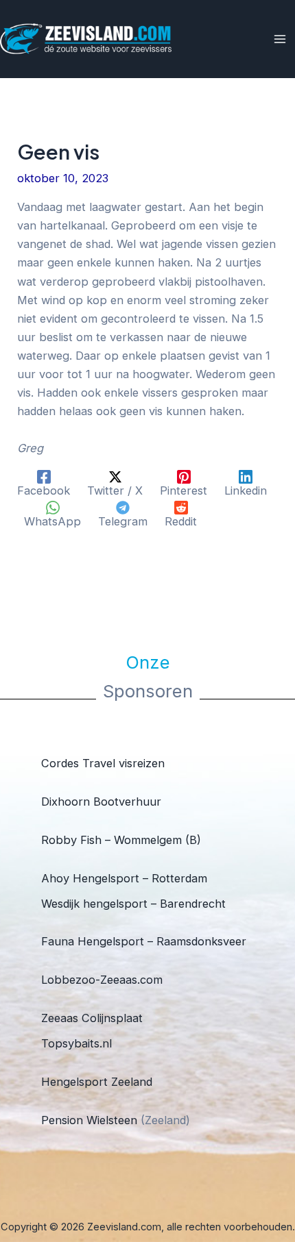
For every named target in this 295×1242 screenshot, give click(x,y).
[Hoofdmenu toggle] (279, 39)
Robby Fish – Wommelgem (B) (121, 840)
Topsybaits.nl (76, 1043)
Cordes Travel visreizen (103, 763)
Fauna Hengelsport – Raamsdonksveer (143, 941)
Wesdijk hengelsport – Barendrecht (133, 903)
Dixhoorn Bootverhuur (101, 801)
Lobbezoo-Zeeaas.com (102, 979)
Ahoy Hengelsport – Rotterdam (124, 878)
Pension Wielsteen (89, 1120)
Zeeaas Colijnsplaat (92, 1018)
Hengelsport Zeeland (96, 1082)
